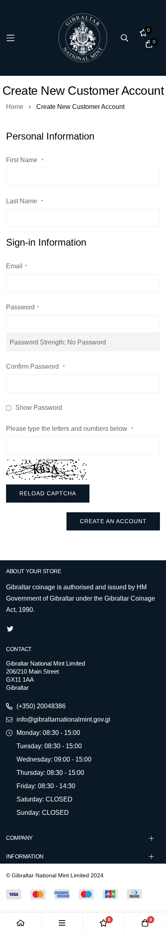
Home (15, 106)
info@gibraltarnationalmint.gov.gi (63, 719)
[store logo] (83, 38)
